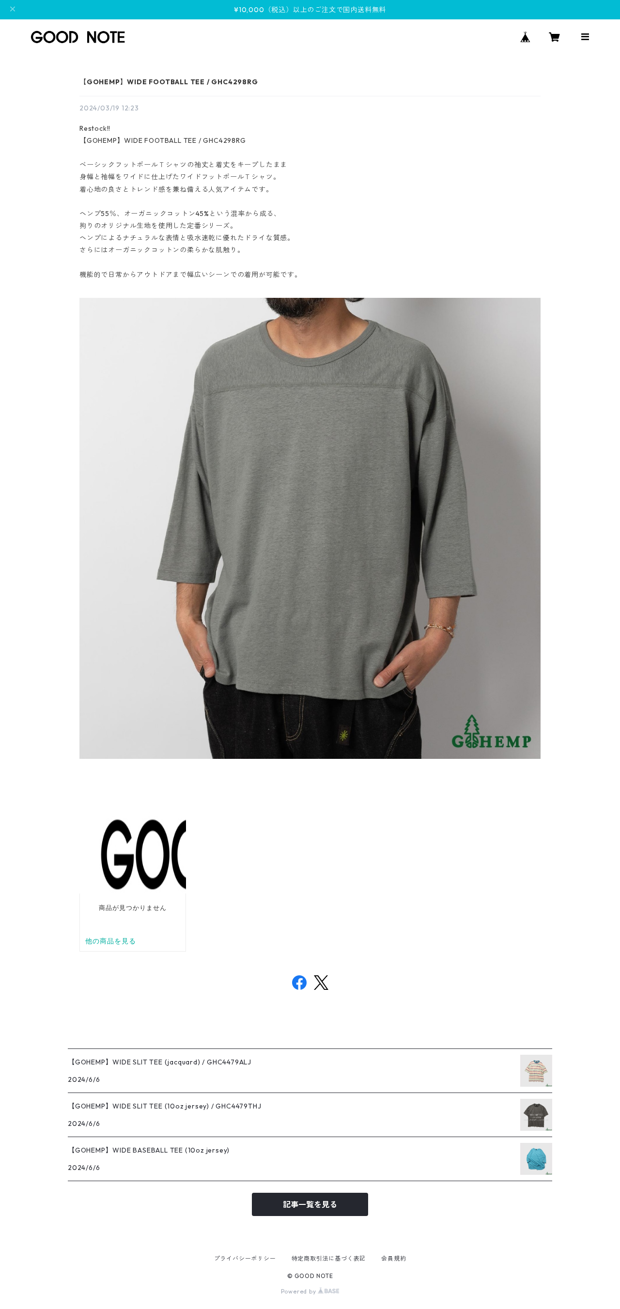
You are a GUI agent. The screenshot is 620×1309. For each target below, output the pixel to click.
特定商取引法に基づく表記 (329, 1258)
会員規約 (393, 1258)
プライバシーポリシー (245, 1258)
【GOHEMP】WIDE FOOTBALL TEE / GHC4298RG (168, 81)
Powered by (299, 1291)
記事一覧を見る (310, 1204)
